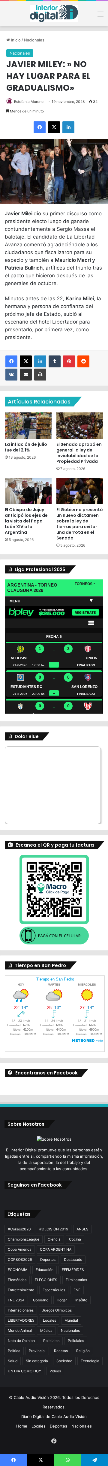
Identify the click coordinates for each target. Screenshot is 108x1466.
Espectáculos (54, 1290)
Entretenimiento (21, 1290)
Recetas (61, 1351)
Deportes (48, 1259)
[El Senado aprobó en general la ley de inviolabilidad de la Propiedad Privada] (79, 425)
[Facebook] (40, 127)
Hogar (62, 1300)
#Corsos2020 (19, 1229)
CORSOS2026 (20, 1259)
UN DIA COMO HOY (24, 1371)
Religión (83, 1351)
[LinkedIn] (68, 127)
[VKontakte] (11, 375)
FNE (77, 1290)
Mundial (71, 1320)
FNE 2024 (16, 1300)
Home (21, 1426)
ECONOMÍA (17, 1269)
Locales (49, 1320)
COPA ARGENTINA (55, 1249)
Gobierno (40, 1300)
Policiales (51, 1340)
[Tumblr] (55, 361)
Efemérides (17, 1280)
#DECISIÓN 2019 (53, 1229)
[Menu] (101, 16)
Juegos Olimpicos (57, 1310)
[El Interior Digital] (54, 13)
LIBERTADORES (21, 1320)
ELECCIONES (46, 1280)
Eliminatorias (76, 1280)
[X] (54, 127)
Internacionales (21, 1310)
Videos (55, 1371)
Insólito (81, 1300)
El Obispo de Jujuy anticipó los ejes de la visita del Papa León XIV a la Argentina (26, 521)
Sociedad (64, 1361)
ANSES (82, 1229)
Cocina (75, 1239)
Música (46, 1330)
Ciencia (54, 1239)
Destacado (73, 1259)
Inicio (15, 40)
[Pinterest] (69, 361)
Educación (44, 1269)
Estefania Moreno (29, 101)
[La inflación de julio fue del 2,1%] (28, 425)
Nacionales (34, 40)
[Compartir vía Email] (26, 375)
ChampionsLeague (23, 1239)
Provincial (37, 1351)
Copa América (20, 1249)
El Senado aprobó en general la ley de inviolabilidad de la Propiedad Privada (79, 452)
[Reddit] (83, 361)
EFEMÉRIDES (73, 1269)
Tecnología (90, 1361)
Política (14, 1351)
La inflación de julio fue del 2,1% (26, 447)
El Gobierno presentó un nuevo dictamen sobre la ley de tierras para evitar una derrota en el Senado (79, 524)
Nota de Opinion (21, 1340)
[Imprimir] (40, 375)
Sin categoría (37, 1361)
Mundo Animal (20, 1330)
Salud (12, 1361)
